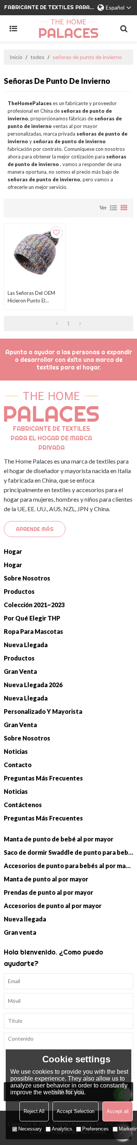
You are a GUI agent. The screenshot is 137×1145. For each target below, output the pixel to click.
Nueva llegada (26, 644)
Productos (19, 591)
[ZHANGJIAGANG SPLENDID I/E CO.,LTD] (68, 28)
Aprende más (35, 529)
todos (37, 57)
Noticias (16, 751)
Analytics (62, 1129)
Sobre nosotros (27, 578)
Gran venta (20, 671)
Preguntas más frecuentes (43, 778)
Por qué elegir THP (32, 618)
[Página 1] (57, 323)
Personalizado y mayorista (43, 711)
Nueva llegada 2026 (33, 684)
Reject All (34, 1111)
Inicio (16, 57)
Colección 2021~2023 (34, 604)
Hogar (13, 551)
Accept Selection (75, 1111)
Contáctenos (23, 804)
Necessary (30, 1129)
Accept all (118, 1111)
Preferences (95, 1129)
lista (113, 208)
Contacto (18, 764)
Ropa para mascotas (33, 631)
